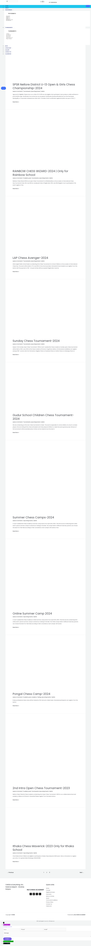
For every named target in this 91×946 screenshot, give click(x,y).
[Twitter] (41, 1)
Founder (48, 890)
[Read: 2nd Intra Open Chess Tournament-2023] (45, 752)
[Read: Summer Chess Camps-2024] (37, 480)
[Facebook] (31, 894)
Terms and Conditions (51, 900)
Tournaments (9, 27)
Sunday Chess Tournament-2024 (36, 341)
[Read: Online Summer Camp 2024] (45, 577)
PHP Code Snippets (40, 921)
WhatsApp (10, 941)
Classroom (49, 906)
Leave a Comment (17, 91)
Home (6, 6)
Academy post (27, 178)
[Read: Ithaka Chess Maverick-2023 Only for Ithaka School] (39, 828)
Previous (10, 872)
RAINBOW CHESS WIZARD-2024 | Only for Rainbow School (40, 173)
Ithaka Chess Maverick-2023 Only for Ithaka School (43, 848)
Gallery (7, 50)
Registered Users (50, 892)
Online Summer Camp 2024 (32, 613)
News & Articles (50, 896)
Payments (48, 894)
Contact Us (49, 904)
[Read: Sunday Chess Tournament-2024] (45, 311)
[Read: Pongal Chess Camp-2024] (38, 665)
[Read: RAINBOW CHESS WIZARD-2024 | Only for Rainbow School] (45, 141)
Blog (6, 46)
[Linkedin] (40, 894)
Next (82, 872)
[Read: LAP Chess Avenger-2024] (45, 228)
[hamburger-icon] (88, 6)
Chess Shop (8, 48)
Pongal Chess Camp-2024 (31, 694)
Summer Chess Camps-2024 (33, 517)
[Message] (47, 936)
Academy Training (36, 697)
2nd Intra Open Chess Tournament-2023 (41, 788)
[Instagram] (42, 1)
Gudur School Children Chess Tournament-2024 (43, 417)
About (47, 898)
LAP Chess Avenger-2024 (30, 258)
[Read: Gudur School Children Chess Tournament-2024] (45, 389)
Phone (8, 943)
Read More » (16, 102)
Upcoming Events (35, 91)
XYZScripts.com (51, 921)
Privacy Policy (49, 902)
